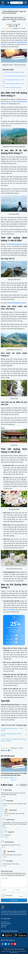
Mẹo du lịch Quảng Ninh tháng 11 (13, 87)
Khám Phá (10, 10)
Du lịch (17, 10)
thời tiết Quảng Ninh (15, 244)
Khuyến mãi (14, 951)
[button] (10, 780)
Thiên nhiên (4, 925)
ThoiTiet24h (11, 610)
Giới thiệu (3, 951)
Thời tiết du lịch (5, 922)
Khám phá (8, 951)
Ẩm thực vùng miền (6, 923)
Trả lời (3, 796)
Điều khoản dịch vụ (14, 952)
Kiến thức (3, 927)
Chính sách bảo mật (22, 951)
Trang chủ (3, 10)
